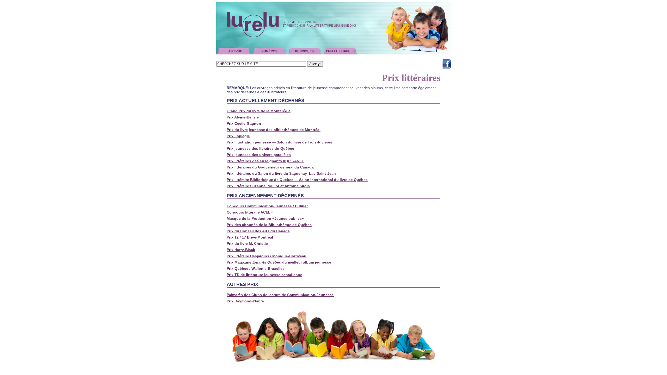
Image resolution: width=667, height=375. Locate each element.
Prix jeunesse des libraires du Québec (260, 148)
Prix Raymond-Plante (245, 301)
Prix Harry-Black (241, 250)
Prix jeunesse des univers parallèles (259, 155)
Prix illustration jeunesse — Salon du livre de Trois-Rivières (279, 142)
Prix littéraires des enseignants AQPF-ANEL (265, 161)
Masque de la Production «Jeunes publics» (265, 218)
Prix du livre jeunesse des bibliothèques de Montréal (273, 130)
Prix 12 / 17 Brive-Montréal (250, 237)
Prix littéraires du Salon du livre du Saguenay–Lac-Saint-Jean (281, 173)
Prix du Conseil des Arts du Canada (258, 231)
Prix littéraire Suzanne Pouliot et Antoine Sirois (268, 186)
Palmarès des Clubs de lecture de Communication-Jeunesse (280, 295)
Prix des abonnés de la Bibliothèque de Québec (269, 225)
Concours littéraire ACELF (250, 212)
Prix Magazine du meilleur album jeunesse (279, 262)
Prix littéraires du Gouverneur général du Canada (270, 167)
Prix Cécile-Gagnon (244, 123)
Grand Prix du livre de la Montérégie (259, 111)
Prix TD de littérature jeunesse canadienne (264, 275)
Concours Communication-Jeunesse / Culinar (267, 206)
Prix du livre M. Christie (247, 243)
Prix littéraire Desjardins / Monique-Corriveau (266, 256)
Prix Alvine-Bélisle (243, 117)
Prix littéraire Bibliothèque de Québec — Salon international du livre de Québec (297, 180)
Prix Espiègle (238, 136)
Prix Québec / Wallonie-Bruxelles (256, 268)
